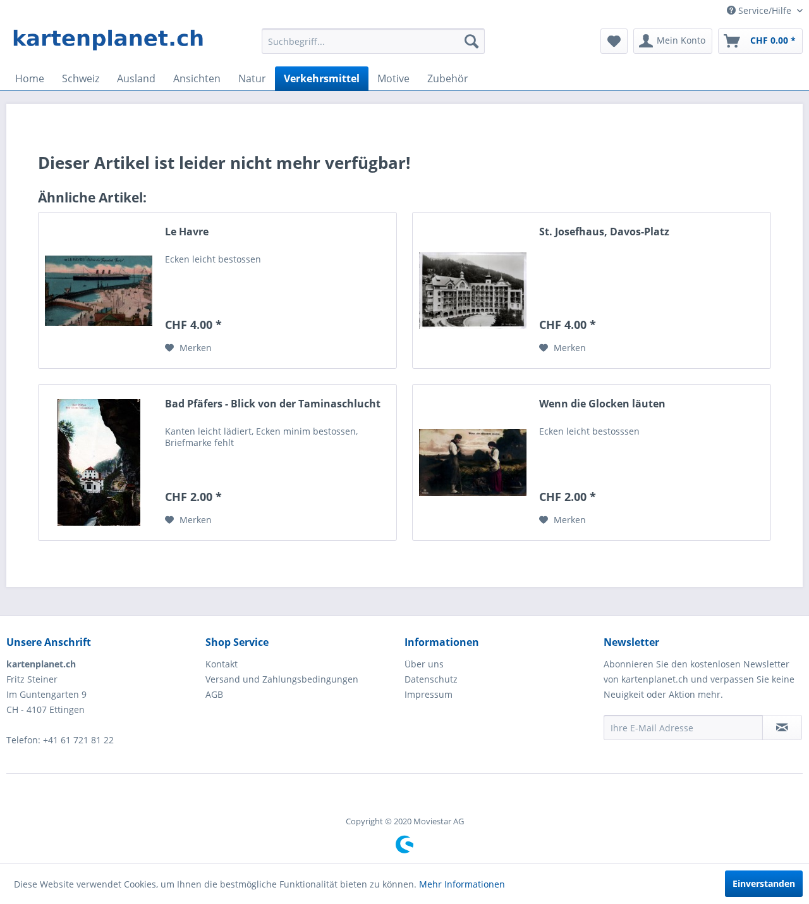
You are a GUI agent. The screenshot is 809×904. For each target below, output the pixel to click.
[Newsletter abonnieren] (782, 727)
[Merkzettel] (614, 41)
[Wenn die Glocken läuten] (472, 462)
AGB (214, 694)
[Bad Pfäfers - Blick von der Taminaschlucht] (98, 462)
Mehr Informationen (462, 884)
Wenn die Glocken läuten (602, 404)
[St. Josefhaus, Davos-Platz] (472, 290)
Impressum (428, 694)
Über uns (424, 664)
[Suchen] (471, 41)
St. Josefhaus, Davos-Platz (604, 231)
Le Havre (187, 231)
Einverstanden (764, 883)
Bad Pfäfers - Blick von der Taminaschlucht (272, 404)
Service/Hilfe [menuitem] (765, 10)
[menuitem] (373, 41)
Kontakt (221, 664)
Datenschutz (431, 679)
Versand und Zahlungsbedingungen (281, 679)
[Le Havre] (98, 290)
